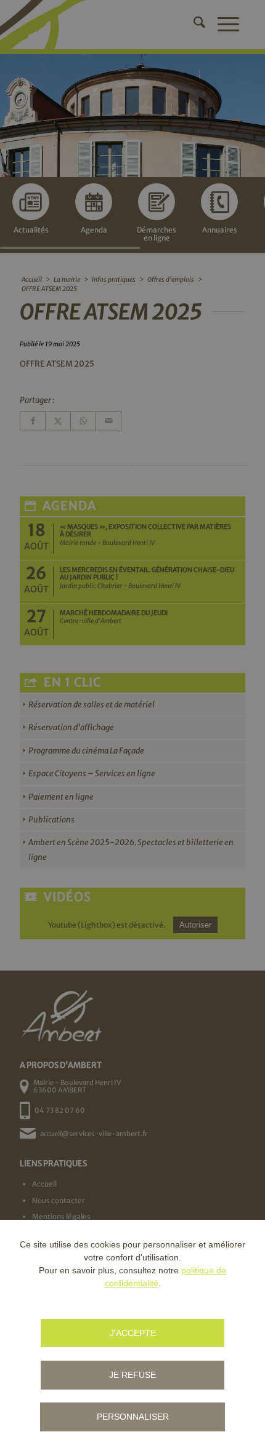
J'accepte (133, 1333)
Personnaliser (133, 1417)
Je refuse (132, 1375)
